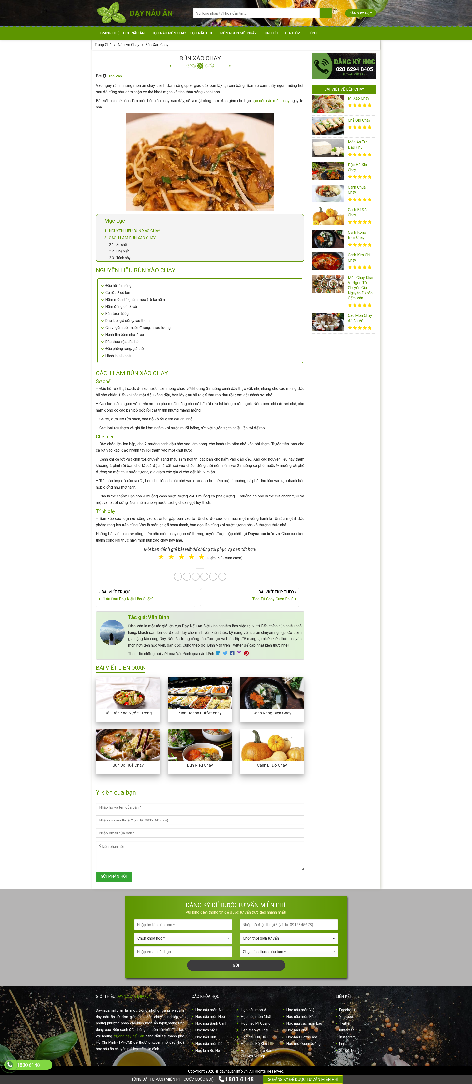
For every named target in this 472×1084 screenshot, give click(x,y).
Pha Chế (264, 553)
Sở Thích (265, 573)
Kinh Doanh (211, 573)
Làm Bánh (236, 553)
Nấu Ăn (210, 553)
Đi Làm (240, 573)
